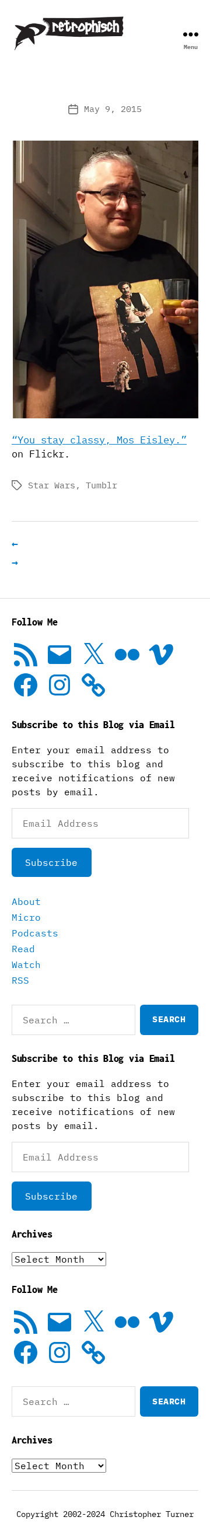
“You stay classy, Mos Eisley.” (99, 440)
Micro (26, 917)
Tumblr (101, 485)
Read (23, 949)
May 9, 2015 (113, 108)
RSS (20, 980)
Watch (26, 964)
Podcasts (35, 933)
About (26, 901)
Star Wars (51, 485)
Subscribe (51, 862)
